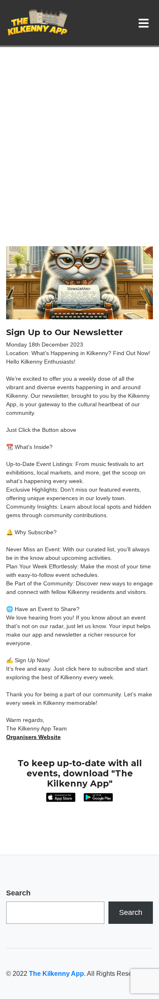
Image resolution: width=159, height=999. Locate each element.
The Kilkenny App (56, 973)
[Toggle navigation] (145, 23)
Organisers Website (33, 737)
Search (18, 893)
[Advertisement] (79, 163)
